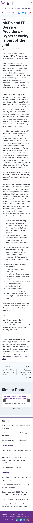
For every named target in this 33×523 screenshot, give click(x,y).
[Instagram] (29, 12)
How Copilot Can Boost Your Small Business (8, 371)
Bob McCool (7, 49)
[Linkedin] (19, 12)
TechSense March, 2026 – (11, 467)
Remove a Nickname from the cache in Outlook (25, 372)
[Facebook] (26, 12)
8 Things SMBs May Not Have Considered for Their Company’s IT (16, 398)
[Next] (28, 400)
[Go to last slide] (4, 400)
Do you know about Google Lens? (14, 440)
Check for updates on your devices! (15, 499)
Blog (4, 19)
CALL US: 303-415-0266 (7, 519)
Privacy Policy (26, 516)
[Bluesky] (22, 12)
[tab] (13, 408)
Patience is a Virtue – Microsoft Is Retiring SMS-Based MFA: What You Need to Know (15, 460)
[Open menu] (31, 3)
